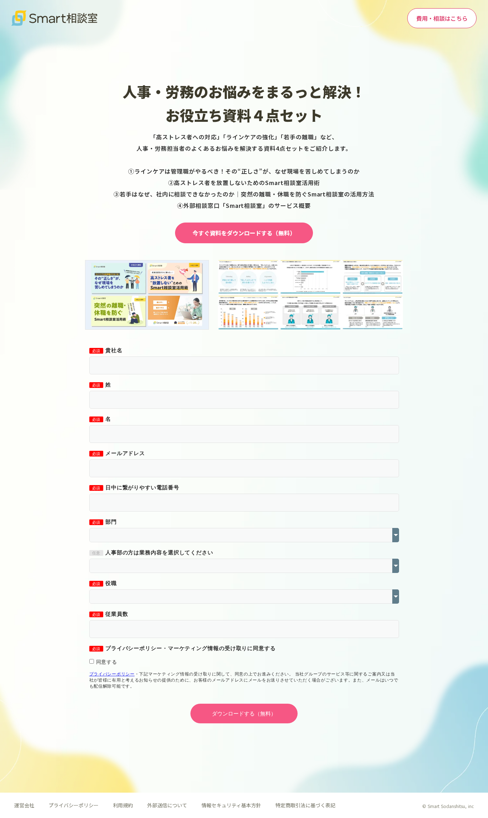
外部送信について (167, 805)
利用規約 (123, 805)
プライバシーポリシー (74, 805)
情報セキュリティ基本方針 (231, 805)
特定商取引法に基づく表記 (305, 805)
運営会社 (24, 805)
